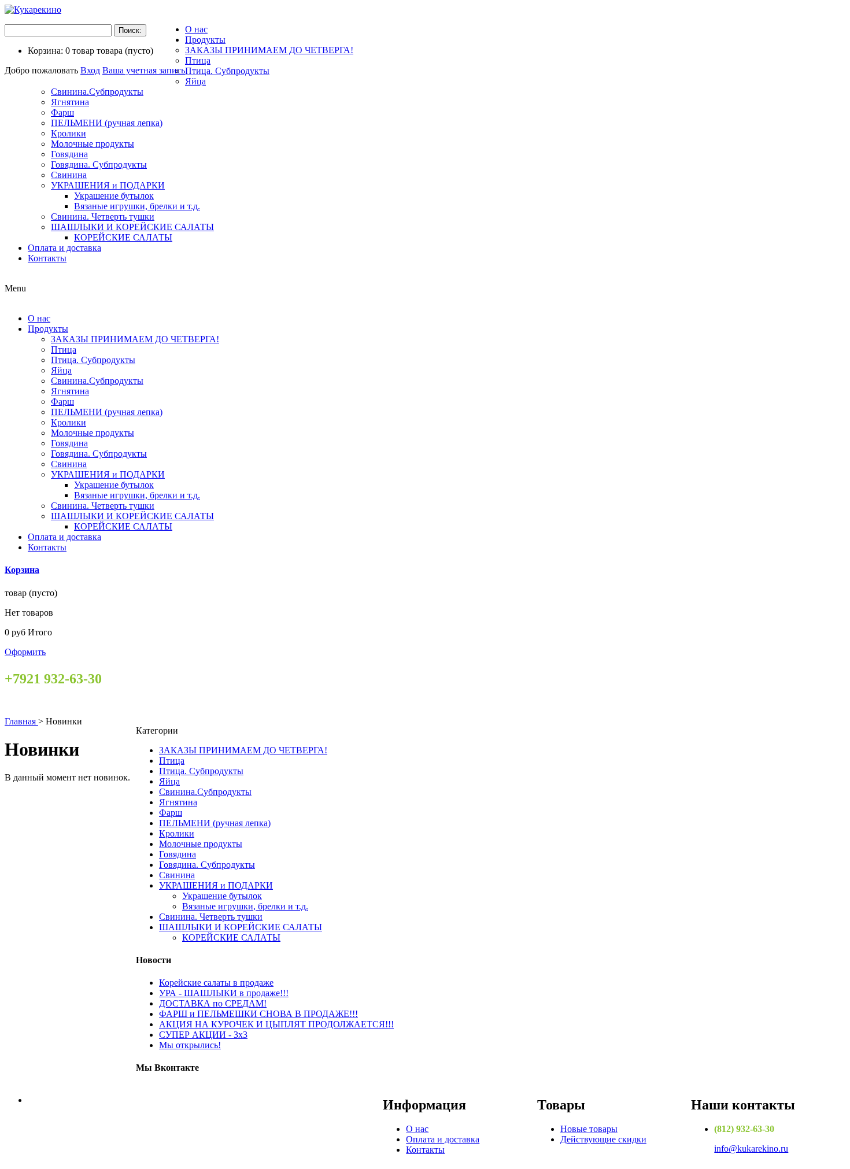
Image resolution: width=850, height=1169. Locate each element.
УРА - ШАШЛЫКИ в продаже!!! (224, 993)
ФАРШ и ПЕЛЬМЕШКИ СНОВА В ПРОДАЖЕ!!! (258, 1014)
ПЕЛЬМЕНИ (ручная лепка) (106, 123)
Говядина (69, 154)
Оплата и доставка (64, 248)
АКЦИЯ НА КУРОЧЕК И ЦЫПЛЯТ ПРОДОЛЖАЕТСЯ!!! (276, 1024)
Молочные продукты (92, 144)
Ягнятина (70, 102)
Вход (90, 70)
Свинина (69, 175)
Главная (21, 721)
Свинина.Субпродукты (97, 92)
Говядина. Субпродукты (99, 164)
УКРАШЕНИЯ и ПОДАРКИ (108, 185)
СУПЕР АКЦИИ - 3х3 (203, 1034)
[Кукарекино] (33, 9)
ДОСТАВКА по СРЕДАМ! (213, 1003)
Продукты (205, 40)
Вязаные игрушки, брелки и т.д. (137, 206)
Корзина (22, 570)
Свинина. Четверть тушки (102, 216)
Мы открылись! (190, 1045)
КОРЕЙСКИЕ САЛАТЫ (123, 237)
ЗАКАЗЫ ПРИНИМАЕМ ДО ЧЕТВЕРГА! (269, 50)
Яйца (195, 81)
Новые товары (589, 1129)
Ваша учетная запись (143, 70)
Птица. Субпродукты (227, 71)
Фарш (62, 112)
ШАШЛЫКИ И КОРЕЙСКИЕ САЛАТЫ (132, 227)
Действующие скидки (603, 1139)
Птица (197, 60)
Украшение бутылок (114, 196)
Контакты (47, 258)
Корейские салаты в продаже (216, 982)
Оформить (25, 652)
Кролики (68, 133)
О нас (196, 29)
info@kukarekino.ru (751, 1148)
